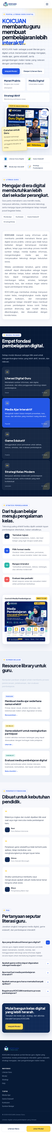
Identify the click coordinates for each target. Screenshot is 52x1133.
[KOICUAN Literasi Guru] (10, 4)
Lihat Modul (38, 1129)
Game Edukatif (8, 1099)
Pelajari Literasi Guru (33, 71)
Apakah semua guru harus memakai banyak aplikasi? (22, 982)
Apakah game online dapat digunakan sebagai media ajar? (20, 964)
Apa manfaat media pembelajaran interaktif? (18, 973)
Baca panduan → (11, 715)
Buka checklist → (11, 771)
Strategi (5, 1080)
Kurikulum (6, 1103)
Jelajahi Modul (11, 71)
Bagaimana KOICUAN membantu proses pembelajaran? (21, 992)
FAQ (3, 1083)
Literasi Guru (7, 1072)
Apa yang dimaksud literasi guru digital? (21, 942)
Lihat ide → (9, 744)
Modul (4, 1076)
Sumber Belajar (8, 1106)
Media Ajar (6, 1095)
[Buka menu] (47, 4)
